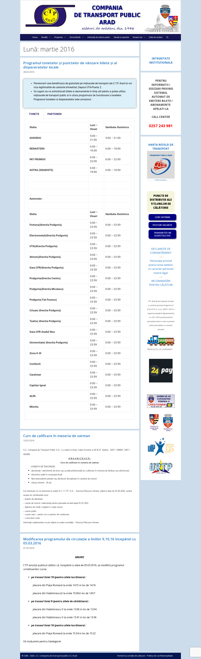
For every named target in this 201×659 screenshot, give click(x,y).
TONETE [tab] (34, 114)
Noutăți (44, 37)
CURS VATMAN (162, 217)
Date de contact (155, 37)
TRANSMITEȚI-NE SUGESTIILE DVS (162, 234)
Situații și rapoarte (121, 37)
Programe (58, 37)
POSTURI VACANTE (162, 224)
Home (35, 37)
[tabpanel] (79, 269)
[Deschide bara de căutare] (167, 37)
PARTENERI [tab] (54, 114)
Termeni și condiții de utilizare (131, 655)
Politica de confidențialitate (160, 655)
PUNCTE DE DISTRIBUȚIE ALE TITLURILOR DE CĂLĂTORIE (161, 202)
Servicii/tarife (75, 37)
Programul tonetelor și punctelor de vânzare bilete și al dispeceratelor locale (70, 64)
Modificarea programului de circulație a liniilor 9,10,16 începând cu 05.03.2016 (79, 541)
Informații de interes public (98, 37)
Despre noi (137, 37)
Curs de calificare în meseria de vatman (56, 435)
